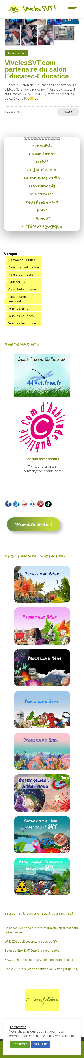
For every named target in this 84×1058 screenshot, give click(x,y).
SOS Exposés (42, 186)
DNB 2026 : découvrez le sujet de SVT (32, 941)
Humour (42, 218)
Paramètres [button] (18, 1027)
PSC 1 (42, 210)
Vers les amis (18, 308)
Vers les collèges (21, 316)
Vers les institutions (23, 323)
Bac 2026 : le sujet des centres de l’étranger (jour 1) (41, 969)
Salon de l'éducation (23, 267)
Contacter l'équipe (22, 260)
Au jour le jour (42, 170)
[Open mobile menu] (72, 6)
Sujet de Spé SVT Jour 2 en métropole (32, 950)
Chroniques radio (42, 178)
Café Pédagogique (42, 226)
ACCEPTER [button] (20, 1044)
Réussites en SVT (42, 202)
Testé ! (42, 162)
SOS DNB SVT (42, 194)
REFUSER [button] (40, 1044)
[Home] (32, 13)
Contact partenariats (42, 459)
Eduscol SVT (17, 282)
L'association (42, 154)
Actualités (42, 146)
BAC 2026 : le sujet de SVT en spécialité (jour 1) (39, 959)
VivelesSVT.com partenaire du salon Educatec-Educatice (37, 69)
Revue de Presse (21, 274)
